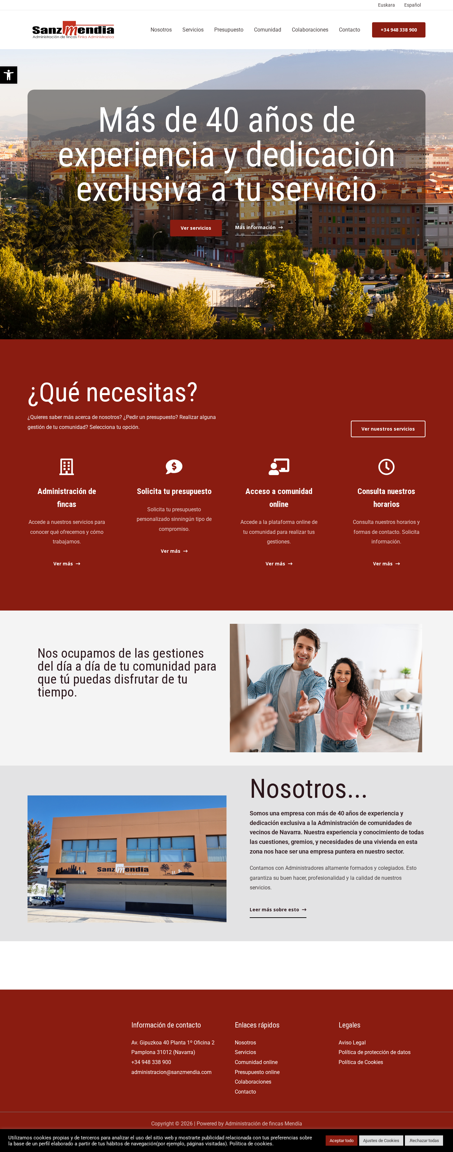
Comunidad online (256, 1062)
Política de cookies (250, 1144)
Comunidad (267, 30)
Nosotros (161, 30)
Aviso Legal (352, 1042)
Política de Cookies (361, 1062)
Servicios (193, 30)
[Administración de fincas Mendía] (75, 29)
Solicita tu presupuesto (174, 491)
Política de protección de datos (375, 1052)
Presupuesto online (257, 1072)
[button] (8, 75)
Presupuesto (228, 30)
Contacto (349, 30)
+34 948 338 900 (151, 1062)
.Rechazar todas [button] (424, 1140)
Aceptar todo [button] (342, 1140)
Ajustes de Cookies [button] (381, 1140)
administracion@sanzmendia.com (171, 1072)
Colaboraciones (310, 30)
